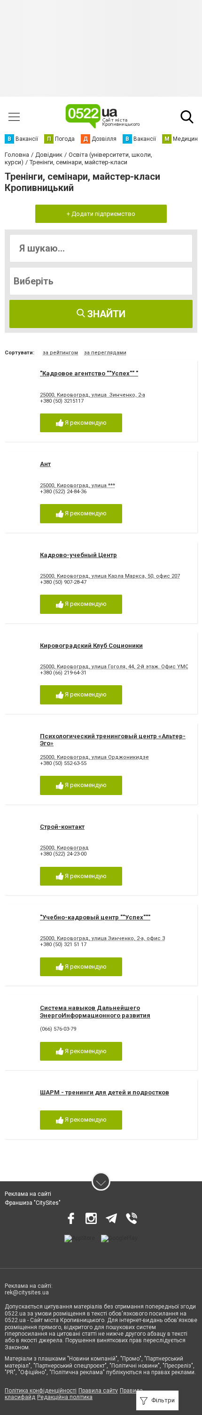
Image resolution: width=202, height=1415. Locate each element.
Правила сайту (98, 1390)
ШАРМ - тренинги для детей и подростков (104, 1092)
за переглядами (105, 353)
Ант (45, 463)
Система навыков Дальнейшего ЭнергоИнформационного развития (95, 1011)
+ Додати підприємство (101, 213)
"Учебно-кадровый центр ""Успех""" (95, 917)
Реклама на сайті (28, 1194)
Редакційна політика (65, 1397)
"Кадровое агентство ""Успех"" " (89, 373)
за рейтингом (60, 353)
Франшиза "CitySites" (33, 1203)
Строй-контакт (62, 826)
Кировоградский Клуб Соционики (91, 645)
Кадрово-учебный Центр (78, 554)
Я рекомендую (85, 422)
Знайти (105, 314)
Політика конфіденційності (41, 1390)
